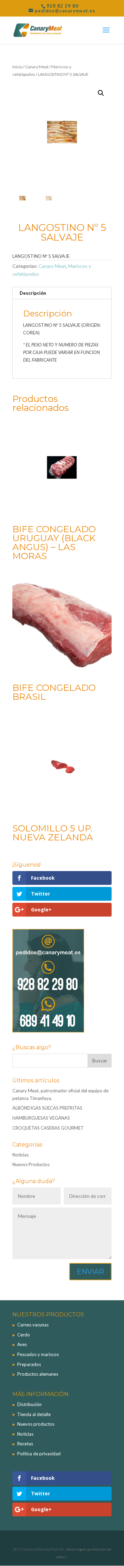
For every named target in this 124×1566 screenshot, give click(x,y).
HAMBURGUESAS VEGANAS (41, 1118)
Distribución (29, 1404)
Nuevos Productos (31, 1164)
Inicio (17, 66)
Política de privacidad (39, 1453)
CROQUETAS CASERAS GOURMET (48, 1128)
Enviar (90, 1271)
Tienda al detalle (34, 1414)
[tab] (62, 293)
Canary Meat (37, 66)
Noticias (20, 1155)
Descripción (33, 293)
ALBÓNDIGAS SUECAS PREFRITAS (47, 1108)
